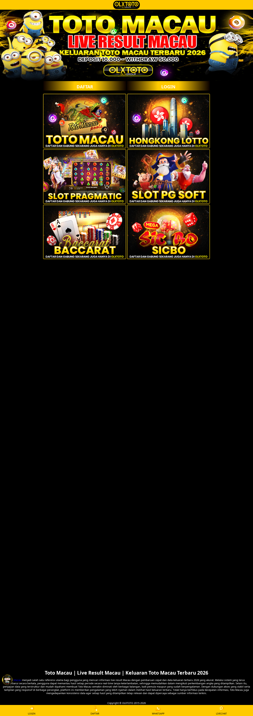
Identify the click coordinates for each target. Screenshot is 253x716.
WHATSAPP (158, 713)
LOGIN (168, 87)
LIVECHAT (221, 713)
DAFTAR (85, 87)
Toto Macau (14, 680)
